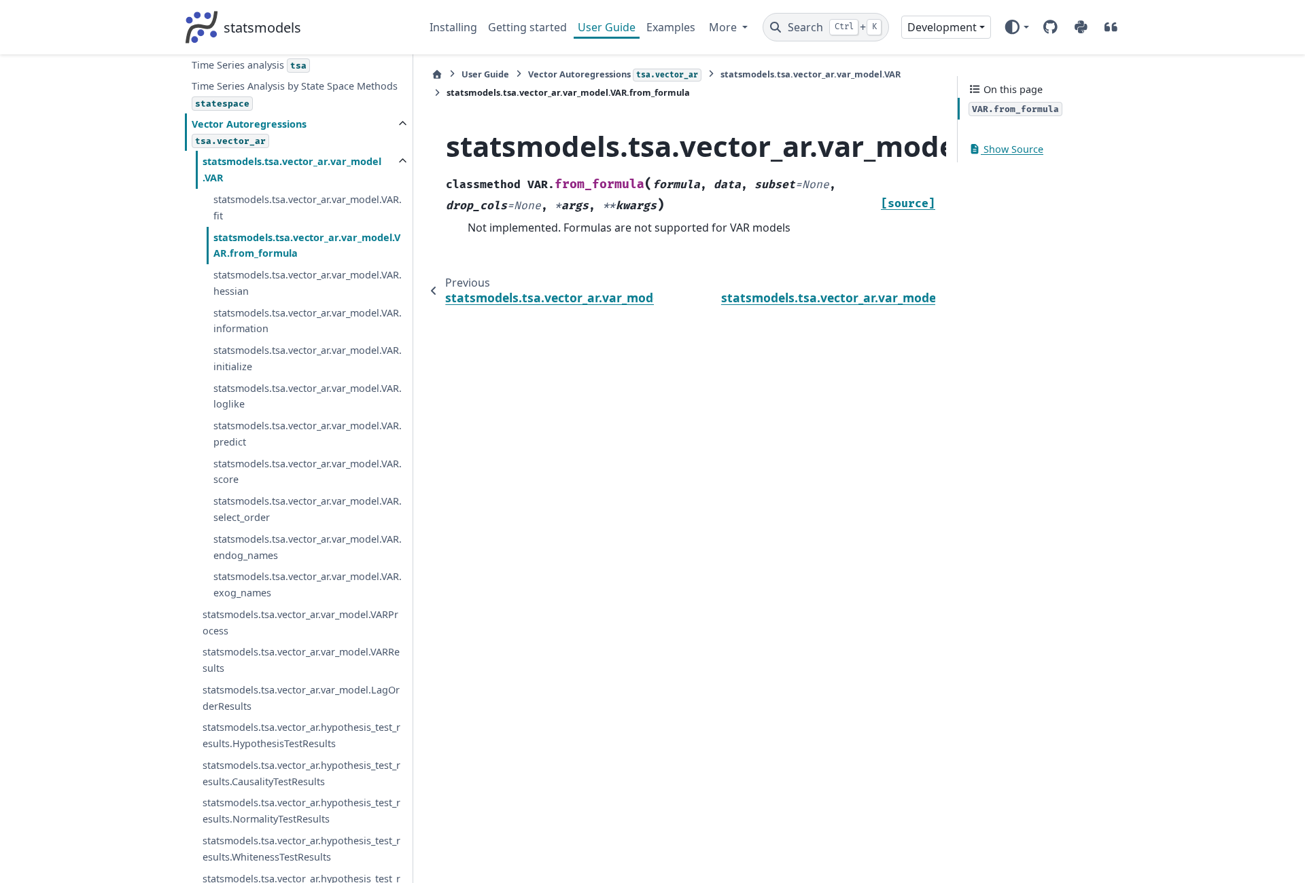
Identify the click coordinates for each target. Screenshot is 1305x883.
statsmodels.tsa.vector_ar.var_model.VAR (292, 169)
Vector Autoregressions (249, 132)
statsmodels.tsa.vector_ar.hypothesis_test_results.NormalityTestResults (301, 810)
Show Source (1012, 149)
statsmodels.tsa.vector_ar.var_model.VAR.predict (307, 433)
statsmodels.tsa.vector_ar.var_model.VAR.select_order (307, 509)
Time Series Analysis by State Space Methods (295, 94)
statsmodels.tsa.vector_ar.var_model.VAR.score (307, 471)
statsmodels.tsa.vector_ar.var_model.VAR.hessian (307, 283)
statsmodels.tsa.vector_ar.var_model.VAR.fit (307, 207)
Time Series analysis (249, 64)
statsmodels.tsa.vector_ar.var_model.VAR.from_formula (306, 245)
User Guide (607, 27)
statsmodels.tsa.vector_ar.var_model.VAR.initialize (307, 358)
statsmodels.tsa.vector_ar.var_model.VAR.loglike (307, 396)
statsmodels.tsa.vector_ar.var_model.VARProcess (300, 622)
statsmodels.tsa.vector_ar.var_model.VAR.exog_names (307, 584)
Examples (670, 27)
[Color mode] (1016, 27)
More (724, 27)
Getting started (527, 27)
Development (942, 27)
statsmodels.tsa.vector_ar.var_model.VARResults (301, 659)
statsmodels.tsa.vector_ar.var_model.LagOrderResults (301, 698)
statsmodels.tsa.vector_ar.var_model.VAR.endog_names (307, 547)
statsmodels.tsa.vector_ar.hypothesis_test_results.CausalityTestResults (301, 773)
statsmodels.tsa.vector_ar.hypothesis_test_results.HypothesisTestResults (301, 735)
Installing (453, 27)
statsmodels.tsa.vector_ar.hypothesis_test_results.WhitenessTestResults (301, 848)
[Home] (437, 74)
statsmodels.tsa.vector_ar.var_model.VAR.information (307, 321)
